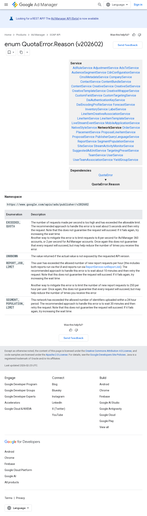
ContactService (90, 81)
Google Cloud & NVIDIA (18, 408)
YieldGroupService (126, 160)
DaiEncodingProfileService (94, 104)
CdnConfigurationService (123, 72)
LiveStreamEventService (88, 123)
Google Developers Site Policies (108, 354)
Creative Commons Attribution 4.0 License (108, 350)
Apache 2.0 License (57, 354)
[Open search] (99, 4)
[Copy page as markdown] (21, 52)
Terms (8, 498)
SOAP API (55, 34)
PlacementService (88, 132)
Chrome (104, 390)
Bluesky (56, 390)
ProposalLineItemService (118, 132)
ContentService (81, 86)
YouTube (57, 414)
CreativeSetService (127, 86)
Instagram (58, 396)
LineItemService (88, 118)
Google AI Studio (109, 402)
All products (12, 482)
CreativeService (103, 86)
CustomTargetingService (119, 95)
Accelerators (12, 402)
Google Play (107, 421)
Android (104, 384)
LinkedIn (57, 402)
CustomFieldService (88, 95)
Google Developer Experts (20, 396)
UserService (115, 155)
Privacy (20, 498)
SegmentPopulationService (115, 141)
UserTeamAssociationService (93, 160)
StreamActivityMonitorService (114, 146)
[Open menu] (6, 4)
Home (8, 34)
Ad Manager (46, 4)
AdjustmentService (105, 68)
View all (104, 427)
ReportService (87, 141)
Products (21, 34)
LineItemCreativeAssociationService (105, 114)
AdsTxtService (129, 68)
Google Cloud (107, 414)
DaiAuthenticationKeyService (105, 100)
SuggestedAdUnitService (89, 150)
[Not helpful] (139, 35)
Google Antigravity (111, 408)
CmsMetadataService (94, 77)
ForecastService (124, 104)
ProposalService (83, 137)
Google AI (10, 476)
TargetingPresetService (123, 150)
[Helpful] (134, 35)
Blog (54, 384)
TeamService (97, 155)
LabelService (117, 109)
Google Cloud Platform (18, 470)
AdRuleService (82, 68)
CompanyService (120, 77)
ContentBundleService (116, 81)
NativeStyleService (84, 127)
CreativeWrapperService (123, 91)
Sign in (138, 4)
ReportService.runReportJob (103, 266)
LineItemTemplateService (117, 118)
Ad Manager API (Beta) (65, 18)
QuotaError (106, 175)
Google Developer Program (21, 384)
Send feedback (128, 45)
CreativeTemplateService (89, 91)
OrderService (131, 127)
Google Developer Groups (20, 390)
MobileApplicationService (122, 123)
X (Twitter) (58, 408)
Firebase (105, 396)
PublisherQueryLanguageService (117, 137)
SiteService (85, 146)
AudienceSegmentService (89, 72)
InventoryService (96, 109)
